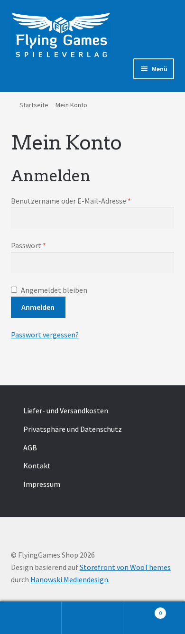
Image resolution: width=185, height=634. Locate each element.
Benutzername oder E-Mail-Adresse (71, 200)
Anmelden (38, 307)
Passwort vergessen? (45, 334)
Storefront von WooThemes (125, 567)
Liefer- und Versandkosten (65, 410)
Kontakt (37, 465)
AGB (30, 447)
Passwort (28, 245)
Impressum (41, 484)
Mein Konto (31, 618)
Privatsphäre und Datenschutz (72, 429)
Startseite (33, 105)
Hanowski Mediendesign (69, 579)
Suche (92, 618)
